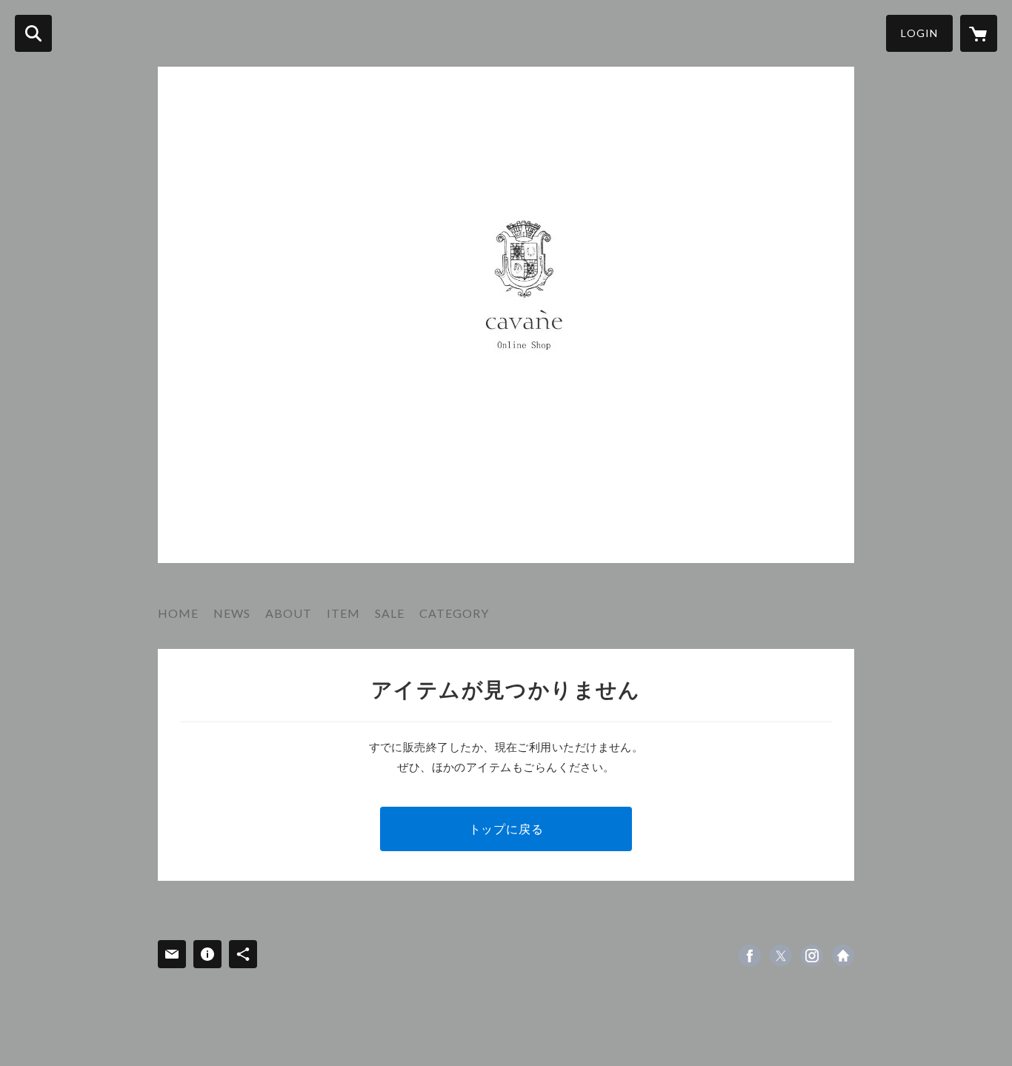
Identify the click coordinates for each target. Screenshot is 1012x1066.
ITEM (343, 613)
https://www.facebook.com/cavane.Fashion (750, 956)
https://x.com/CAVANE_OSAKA (781, 956)
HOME (178, 613)
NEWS (231, 613)
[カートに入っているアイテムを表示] (978, 33)
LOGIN (919, 33)
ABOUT (288, 613)
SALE (390, 613)
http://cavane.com (843, 956)
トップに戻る (506, 829)
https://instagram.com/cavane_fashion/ (812, 956)
